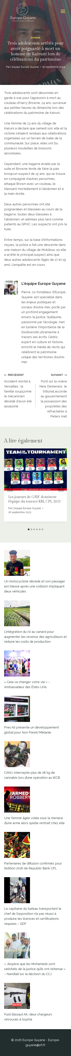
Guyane (35, 37)
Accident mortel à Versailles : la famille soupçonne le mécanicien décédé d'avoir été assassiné (18, 390)
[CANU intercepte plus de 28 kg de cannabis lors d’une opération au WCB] (35, 754)
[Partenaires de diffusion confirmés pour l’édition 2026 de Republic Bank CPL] (35, 845)
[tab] (28, 529)
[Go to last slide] (10, 487)
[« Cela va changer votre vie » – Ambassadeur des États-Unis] (35, 664)
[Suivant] (61, 487)
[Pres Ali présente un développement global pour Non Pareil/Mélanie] (35, 709)
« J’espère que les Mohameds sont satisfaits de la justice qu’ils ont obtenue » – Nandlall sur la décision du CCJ (34, 969)
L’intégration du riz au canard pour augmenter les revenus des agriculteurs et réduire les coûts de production (35, 637)
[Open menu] (63, 11)
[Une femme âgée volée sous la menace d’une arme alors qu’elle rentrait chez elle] (35, 800)
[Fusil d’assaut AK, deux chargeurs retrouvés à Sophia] (35, 996)
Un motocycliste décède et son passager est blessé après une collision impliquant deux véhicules (34, 586)
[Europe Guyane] (23, 11)
